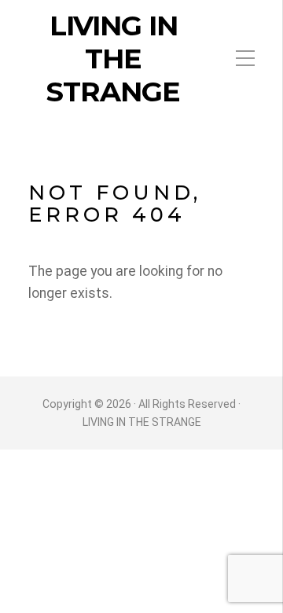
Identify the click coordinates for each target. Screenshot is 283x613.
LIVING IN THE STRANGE (113, 58)
